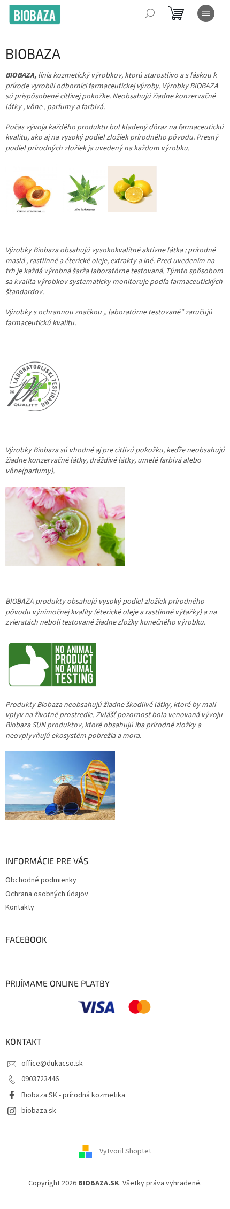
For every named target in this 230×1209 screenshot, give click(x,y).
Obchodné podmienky (40, 880)
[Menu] (206, 13)
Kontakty (19, 907)
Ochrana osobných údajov (46, 894)
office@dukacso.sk (52, 1063)
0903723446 (40, 1079)
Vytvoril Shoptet (125, 1151)
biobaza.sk (38, 1110)
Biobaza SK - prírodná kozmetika (73, 1095)
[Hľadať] (149, 13)
